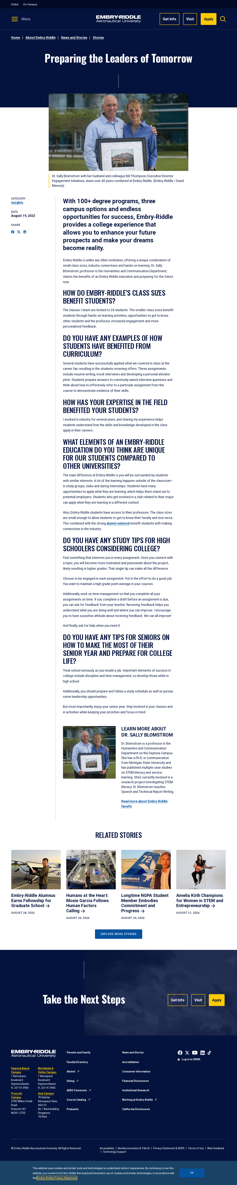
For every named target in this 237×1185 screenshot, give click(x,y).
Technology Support (114, 1151)
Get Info (169, 19)
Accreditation (130, 1062)
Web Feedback (215, 1148)
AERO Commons (77, 1090)
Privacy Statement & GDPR (168, 1148)
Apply (216, 1000)
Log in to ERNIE (191, 1059)
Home (15, 37)
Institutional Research (135, 1090)
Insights (17, 202)
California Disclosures (136, 1109)
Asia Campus (46, 1093)
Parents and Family (78, 1052)
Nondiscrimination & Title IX (134, 1148)
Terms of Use (196, 1148)
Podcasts (73, 1109)
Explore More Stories (118, 934)
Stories (98, 37)
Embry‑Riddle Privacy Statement (57, 1178)
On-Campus (30, 4)
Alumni (71, 1071)
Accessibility (107, 1148)
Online (15, 4)
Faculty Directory (77, 1062)
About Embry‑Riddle (41, 37)
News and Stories (74, 37)
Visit (190, 19)
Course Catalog (76, 1099)
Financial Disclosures (135, 1080)
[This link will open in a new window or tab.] (180, 1052)
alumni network (118, 523)
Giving (70, 1080)
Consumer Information (136, 1071)
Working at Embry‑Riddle (137, 1099)
